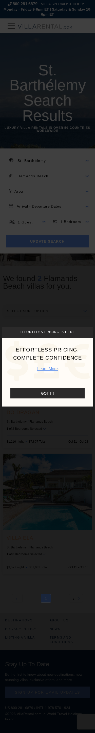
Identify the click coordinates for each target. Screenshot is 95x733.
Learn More (47, 369)
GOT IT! (47, 393)
